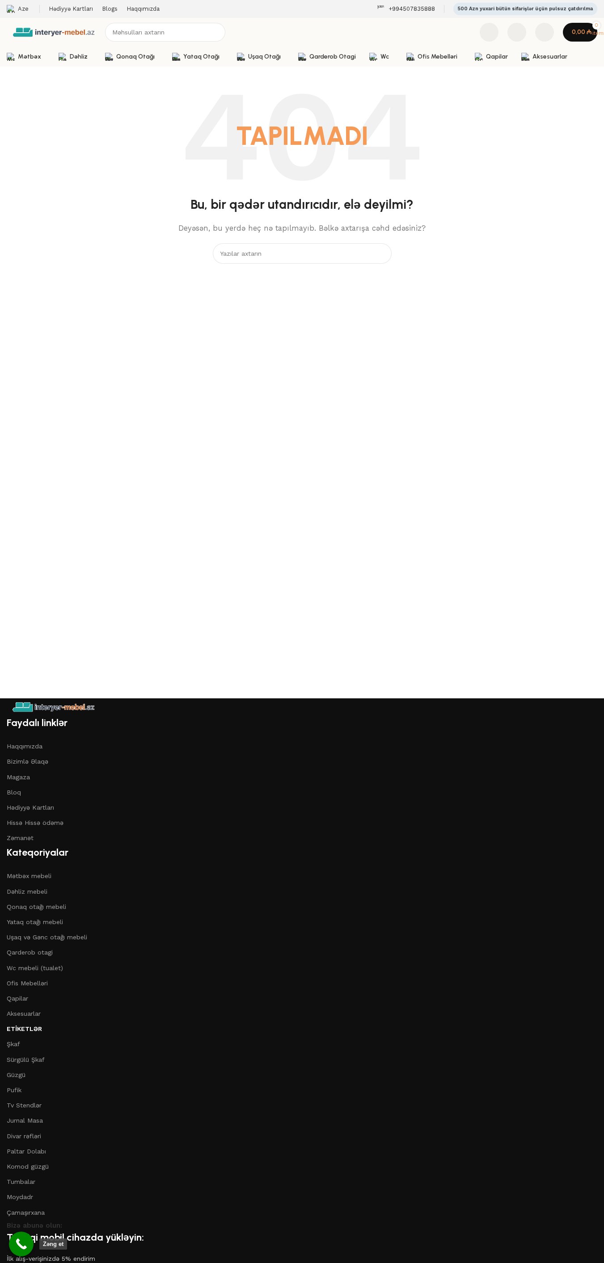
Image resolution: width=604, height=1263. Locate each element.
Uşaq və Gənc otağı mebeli (47, 937)
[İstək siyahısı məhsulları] (517, 32)
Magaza (18, 777)
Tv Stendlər (24, 1105)
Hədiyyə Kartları (30, 807)
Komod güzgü (28, 1166)
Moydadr (20, 1196)
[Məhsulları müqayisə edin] (489, 32)
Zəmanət (20, 837)
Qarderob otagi (30, 952)
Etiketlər (24, 1028)
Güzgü (16, 1074)
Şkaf (13, 1044)
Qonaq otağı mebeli (36, 906)
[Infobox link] (406, 9)
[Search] (216, 32)
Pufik (14, 1090)
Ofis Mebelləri (27, 983)
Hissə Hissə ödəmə (35, 822)
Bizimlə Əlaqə (27, 761)
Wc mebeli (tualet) (35, 968)
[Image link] (53, 706)
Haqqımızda (24, 746)
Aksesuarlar (24, 1013)
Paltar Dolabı (26, 1151)
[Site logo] (54, 32)
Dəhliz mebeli (27, 891)
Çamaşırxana (26, 1212)
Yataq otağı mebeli (35, 921)
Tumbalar (21, 1181)
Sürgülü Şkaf (26, 1059)
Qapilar (17, 998)
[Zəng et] (21, 1244)
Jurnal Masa (25, 1120)
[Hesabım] (544, 32)
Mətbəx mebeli (29, 875)
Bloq (14, 792)
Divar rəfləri (24, 1136)
